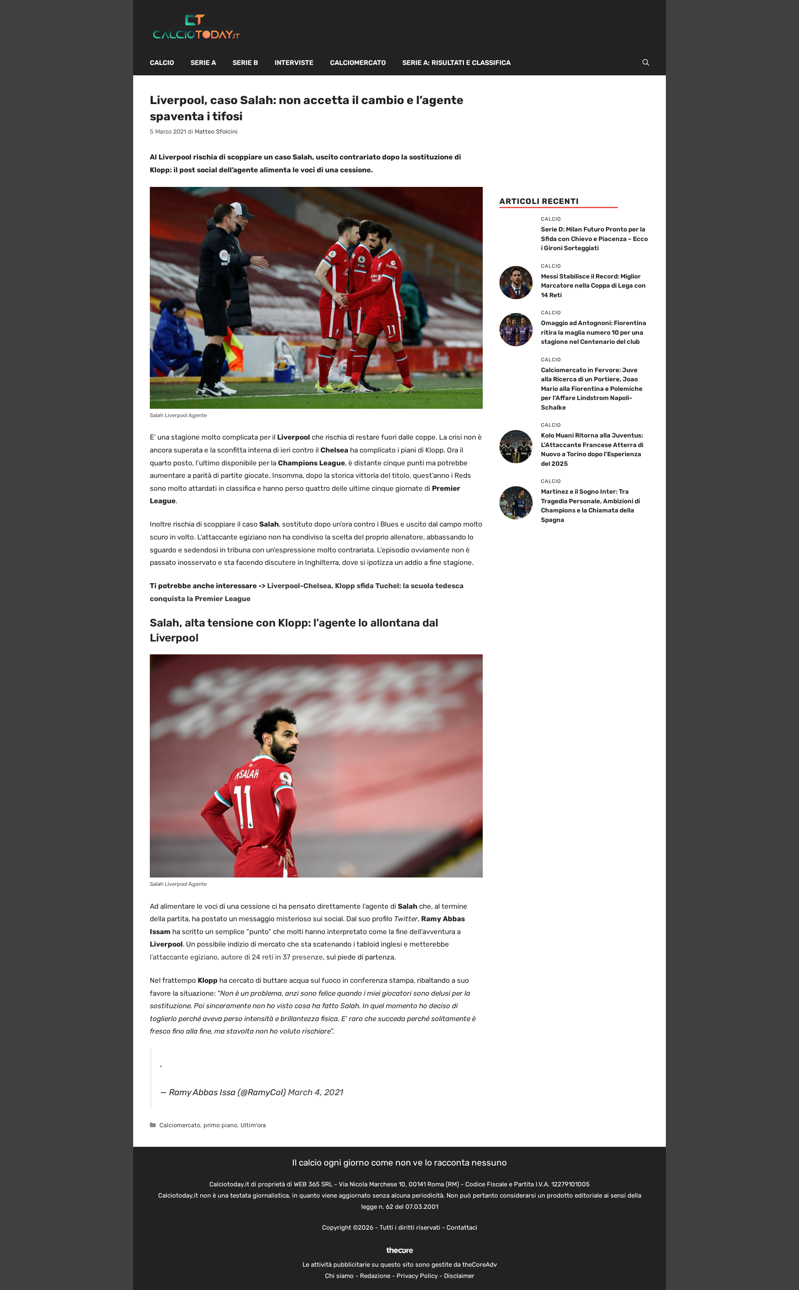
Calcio (162, 63)
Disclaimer (459, 1276)
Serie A (203, 63)
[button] (646, 62)
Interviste (294, 63)
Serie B (245, 63)
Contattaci (462, 1227)
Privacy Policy (417, 1276)
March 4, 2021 (315, 1092)
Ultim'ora (253, 1125)
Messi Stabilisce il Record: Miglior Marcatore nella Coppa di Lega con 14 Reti (593, 286)
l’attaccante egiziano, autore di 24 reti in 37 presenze (236, 957)
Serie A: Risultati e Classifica (456, 63)
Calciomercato (358, 63)
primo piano (220, 1125)
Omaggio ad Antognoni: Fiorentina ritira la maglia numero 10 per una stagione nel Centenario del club (593, 332)
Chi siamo (339, 1276)
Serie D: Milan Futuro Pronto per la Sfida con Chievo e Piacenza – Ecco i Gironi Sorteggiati (594, 239)
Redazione (375, 1276)
